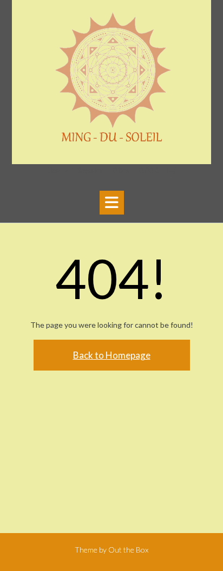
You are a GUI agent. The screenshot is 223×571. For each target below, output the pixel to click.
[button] (112, 203)
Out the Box (128, 549)
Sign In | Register (75, 170)
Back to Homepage (111, 355)
